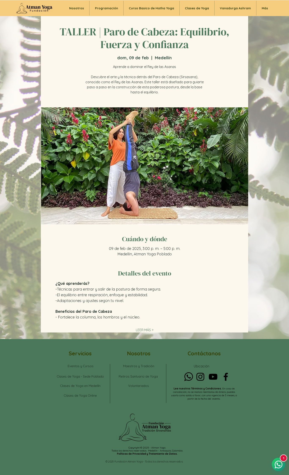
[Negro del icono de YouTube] (213, 376)
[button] (197, 8)
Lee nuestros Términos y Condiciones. (198, 388)
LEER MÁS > (144, 330)
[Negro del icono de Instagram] (200, 376)
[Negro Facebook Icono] (225, 376)
